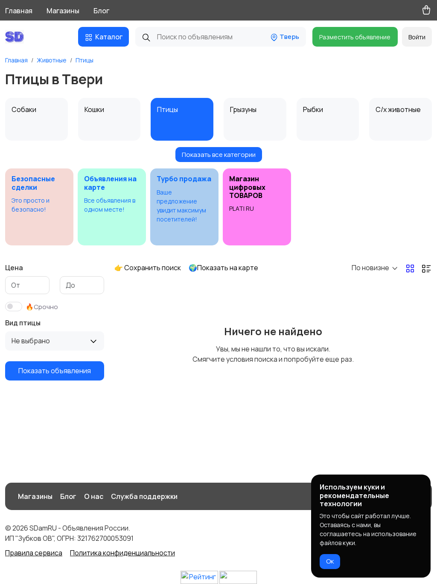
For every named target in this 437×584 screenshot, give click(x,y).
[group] (39, 206)
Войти (416, 37)
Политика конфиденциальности (122, 552)
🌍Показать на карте (223, 267)
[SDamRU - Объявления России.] (17, 37)
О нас (93, 496)
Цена (14, 267)
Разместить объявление (354, 37)
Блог (101, 10)
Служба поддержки (144, 496)
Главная (18, 10)
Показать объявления (54, 370)
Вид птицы (23, 322)
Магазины (63, 10)
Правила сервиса (33, 552)
